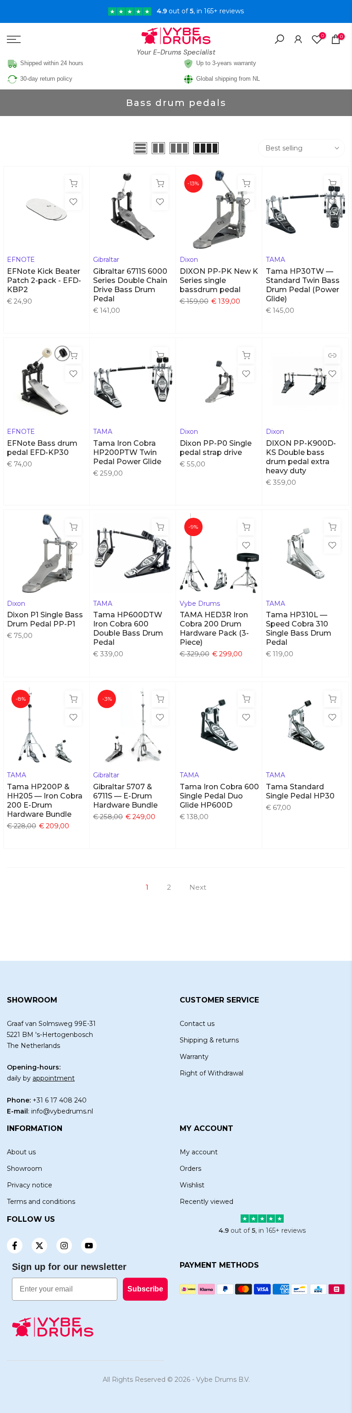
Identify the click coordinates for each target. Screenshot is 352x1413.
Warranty (194, 1057)
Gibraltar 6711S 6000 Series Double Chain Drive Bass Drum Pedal (130, 285)
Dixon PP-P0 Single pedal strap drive (216, 448)
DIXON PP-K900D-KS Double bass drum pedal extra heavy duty (301, 457)
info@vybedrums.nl (62, 1111)
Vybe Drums (200, 603)
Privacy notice (29, 1185)
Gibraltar (106, 259)
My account (199, 1152)
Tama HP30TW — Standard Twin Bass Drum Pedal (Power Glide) (303, 285)
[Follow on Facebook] (14, 1245)
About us (21, 1152)
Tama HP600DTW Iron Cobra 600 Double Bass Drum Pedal (128, 628)
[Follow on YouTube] (89, 1245)
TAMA (275, 259)
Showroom (24, 1168)
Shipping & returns (209, 1040)
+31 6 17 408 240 (60, 1100)
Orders (190, 1168)
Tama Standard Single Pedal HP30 (300, 791)
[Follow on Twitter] (39, 1245)
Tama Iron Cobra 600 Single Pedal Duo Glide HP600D (219, 795)
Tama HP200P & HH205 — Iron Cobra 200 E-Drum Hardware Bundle (44, 800)
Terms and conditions (41, 1201)
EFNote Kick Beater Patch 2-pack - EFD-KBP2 (44, 280)
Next (197, 887)
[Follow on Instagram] (64, 1245)
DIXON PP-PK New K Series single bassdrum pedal (219, 280)
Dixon (189, 259)
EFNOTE (21, 259)
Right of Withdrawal (211, 1073)
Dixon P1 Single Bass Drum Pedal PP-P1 (45, 619)
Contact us (197, 1024)
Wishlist (192, 1185)
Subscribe (145, 1289)
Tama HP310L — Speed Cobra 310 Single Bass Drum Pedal (298, 628)
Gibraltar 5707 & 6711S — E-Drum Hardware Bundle (125, 795)
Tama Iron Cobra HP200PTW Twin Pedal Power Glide (127, 452)
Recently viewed (206, 1201)
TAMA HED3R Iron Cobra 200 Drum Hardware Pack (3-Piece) (214, 628)
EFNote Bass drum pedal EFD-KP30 (42, 448)
